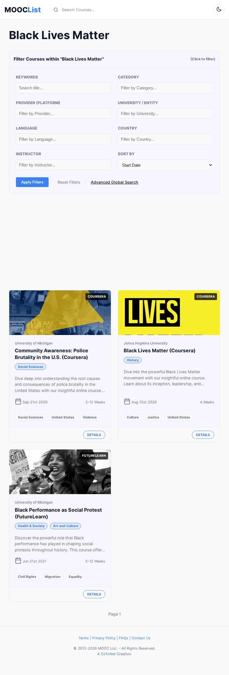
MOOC (22, 9)
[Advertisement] (114, 242)
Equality (75, 577)
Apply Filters (32, 182)
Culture (133, 417)
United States (63, 417)
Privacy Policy (104, 638)
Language (26, 128)
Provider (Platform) (38, 102)
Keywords (27, 77)
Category (128, 77)
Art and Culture (65, 526)
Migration (52, 577)
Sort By (126, 154)
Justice (153, 417)
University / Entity (138, 102)
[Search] (55, 9)
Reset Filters (69, 182)
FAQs (123, 638)
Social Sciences (30, 367)
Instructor (28, 154)
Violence (90, 417)
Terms (83, 638)
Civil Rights (27, 577)
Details (94, 435)
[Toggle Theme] (219, 9)
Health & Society (31, 526)
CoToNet (108, 654)
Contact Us (141, 638)
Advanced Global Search (114, 182)
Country (127, 128)
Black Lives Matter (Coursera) (159, 350)
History (133, 360)
